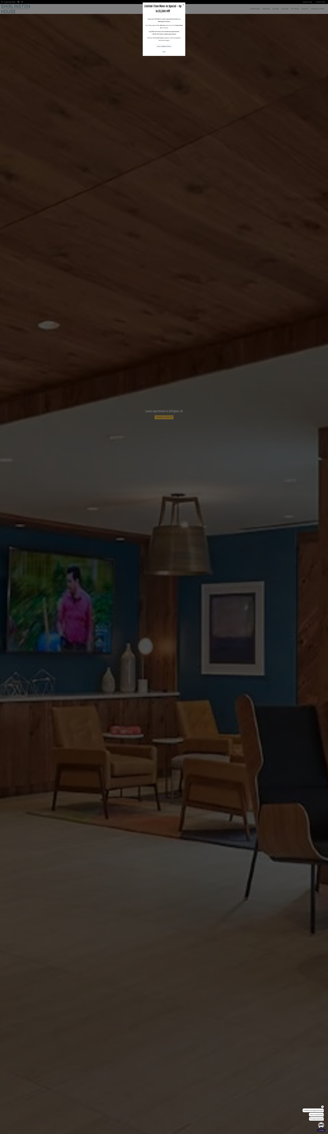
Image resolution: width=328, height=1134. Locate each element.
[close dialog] (183, 5)
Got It (164, 51)
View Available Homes (164, 46)
